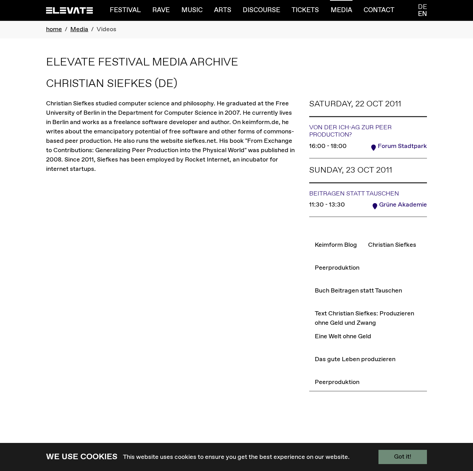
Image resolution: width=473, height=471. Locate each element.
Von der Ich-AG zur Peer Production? (350, 131)
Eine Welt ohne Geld (342, 336)
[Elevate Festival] (69, 10)
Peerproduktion (336, 267)
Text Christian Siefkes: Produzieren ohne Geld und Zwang (370, 318)
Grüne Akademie (403, 205)
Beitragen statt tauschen (354, 194)
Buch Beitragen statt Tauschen (358, 290)
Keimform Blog (335, 245)
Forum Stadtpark (402, 146)
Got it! (402, 457)
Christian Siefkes (392, 245)
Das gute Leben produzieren (354, 359)
